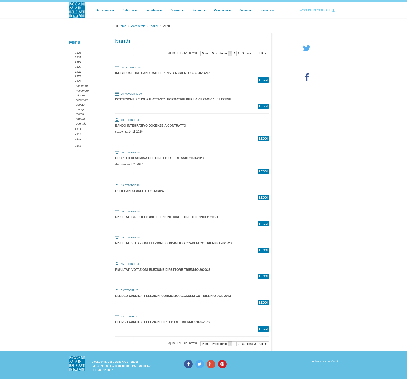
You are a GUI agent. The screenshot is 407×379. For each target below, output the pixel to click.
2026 (78, 52)
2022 (78, 71)
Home (122, 26)
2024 (78, 62)
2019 (78, 129)
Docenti (175, 10)
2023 (78, 67)
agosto (80, 104)
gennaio (81, 123)
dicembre (82, 85)
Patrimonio (221, 10)
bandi (154, 26)
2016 (78, 146)
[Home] (77, 10)
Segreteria (152, 10)
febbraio (81, 119)
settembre (82, 100)
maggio (80, 109)
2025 (78, 57)
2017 (78, 139)
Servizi (244, 10)
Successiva (249, 53)
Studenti (197, 10)
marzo (80, 114)
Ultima (263, 53)
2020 (78, 81)
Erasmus (266, 10)
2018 (78, 134)
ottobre (80, 95)
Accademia (104, 10)
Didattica (128, 10)
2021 (78, 76)
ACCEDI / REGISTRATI (315, 10)
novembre (82, 90)
